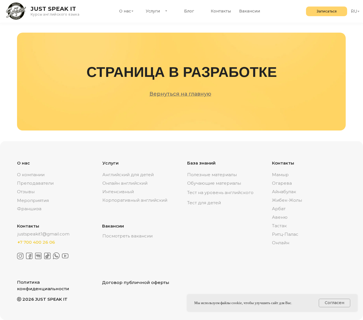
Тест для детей (204, 202)
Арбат (279, 208)
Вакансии (249, 11)
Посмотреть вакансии (127, 236)
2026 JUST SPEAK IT (42, 299)
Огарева (282, 183)
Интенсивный (118, 191)
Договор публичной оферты (135, 282)
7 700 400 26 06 (36, 242)
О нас (125, 11)
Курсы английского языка (55, 14)
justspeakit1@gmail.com (43, 234)
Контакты (221, 11)
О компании (31, 174)
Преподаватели (35, 183)
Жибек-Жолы (287, 200)
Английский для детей (128, 174)
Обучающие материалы (214, 183)
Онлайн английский (124, 183)
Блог (189, 11)
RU (354, 11)
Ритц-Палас (285, 234)
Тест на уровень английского (220, 192)
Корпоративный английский (134, 200)
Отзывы (26, 191)
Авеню (280, 217)
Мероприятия (33, 200)
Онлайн (280, 242)
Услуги (153, 11)
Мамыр (280, 174)
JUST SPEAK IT (53, 8)
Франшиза (29, 208)
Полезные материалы (212, 174)
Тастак (279, 225)
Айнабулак (284, 191)
